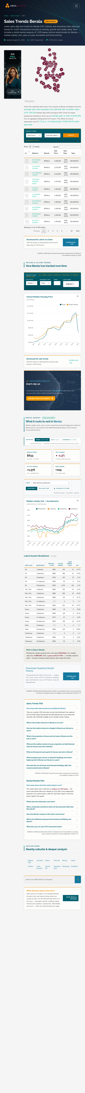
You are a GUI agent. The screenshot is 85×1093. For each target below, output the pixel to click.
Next (77, 231)
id (25, 153)
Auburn (47, 860)
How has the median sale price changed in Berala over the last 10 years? (49, 729)
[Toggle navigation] (76, 6)
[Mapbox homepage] (29, 101)
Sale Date (65, 152)
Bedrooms (40, 565)
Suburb (46, 153)
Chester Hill (47, 867)
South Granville (39, 867)
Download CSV (71, 242)
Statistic (29, 279)
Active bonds (60, 564)
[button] (55, 55)
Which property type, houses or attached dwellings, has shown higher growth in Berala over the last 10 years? (49, 759)
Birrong (64, 860)
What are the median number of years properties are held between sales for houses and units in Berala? (50, 745)
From (56, 279)
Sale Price (56, 152)
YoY (77, 565)
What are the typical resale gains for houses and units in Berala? (49, 752)
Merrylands (66, 866)
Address (35, 153)
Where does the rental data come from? (40, 802)
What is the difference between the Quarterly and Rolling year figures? (48, 820)
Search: (56, 147)
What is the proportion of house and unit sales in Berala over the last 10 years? (49, 737)
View (28, 483)
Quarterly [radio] (31, 488)
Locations (67, 279)
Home (6, 16)
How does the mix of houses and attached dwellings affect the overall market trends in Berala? (48, 767)
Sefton (73, 860)
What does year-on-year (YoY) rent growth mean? (44, 827)
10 (27, 221)
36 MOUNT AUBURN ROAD (35, 181)
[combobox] (70, 284)
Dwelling (29, 565)
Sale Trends (15, 16)
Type (73, 153)
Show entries (31, 147)
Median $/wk (51, 564)
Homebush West (57, 867)
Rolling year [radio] (44, 488)
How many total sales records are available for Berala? (46, 708)
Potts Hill (57, 860)
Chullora (30, 866)
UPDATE (71, 135)
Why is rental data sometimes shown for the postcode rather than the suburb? (49, 808)
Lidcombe (40, 860)
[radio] (42, 439)
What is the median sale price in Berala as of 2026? (44, 723)
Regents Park (30, 861)
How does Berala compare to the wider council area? (45, 814)
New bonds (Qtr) (69, 563)
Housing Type (45, 279)
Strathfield (74, 866)
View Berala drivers (71, 898)
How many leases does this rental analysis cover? (44, 785)
